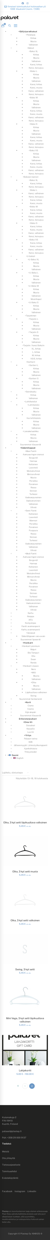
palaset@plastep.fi (12, 1131)
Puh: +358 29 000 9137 (14, 1137)
